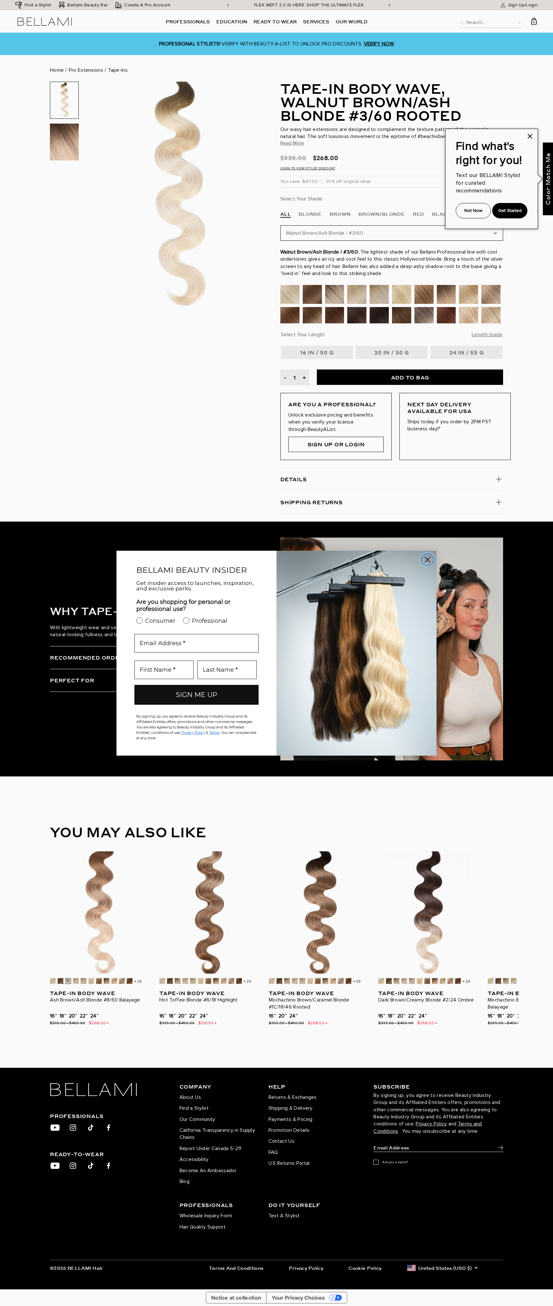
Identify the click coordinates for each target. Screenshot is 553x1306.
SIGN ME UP (196, 695)
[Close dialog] (427, 559)
